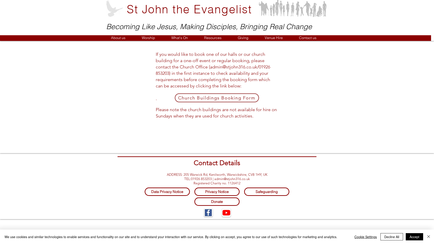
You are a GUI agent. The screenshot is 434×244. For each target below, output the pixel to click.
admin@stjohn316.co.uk (233, 67)
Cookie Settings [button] (365, 237)
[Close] (428, 236)
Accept (414, 237)
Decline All (391, 237)
